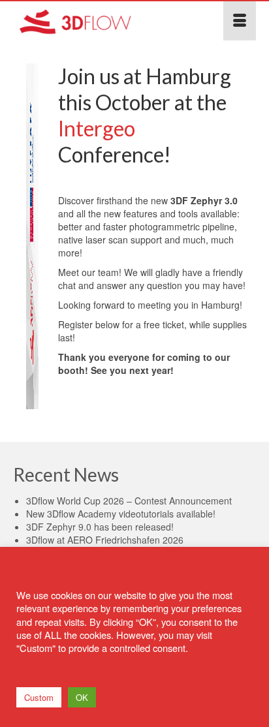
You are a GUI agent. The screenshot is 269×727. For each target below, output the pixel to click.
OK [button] (82, 697)
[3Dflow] (102, 20)
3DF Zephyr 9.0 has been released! (100, 526)
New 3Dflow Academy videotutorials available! (120, 513)
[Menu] (239, 20)
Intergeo (96, 128)
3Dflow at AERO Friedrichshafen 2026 (104, 539)
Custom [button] (39, 697)
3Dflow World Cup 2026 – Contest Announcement (129, 500)
